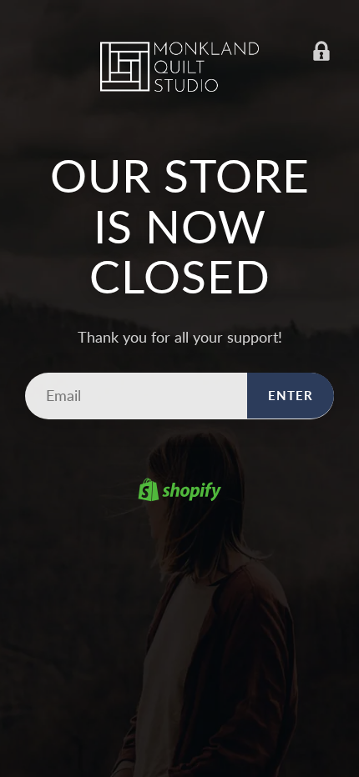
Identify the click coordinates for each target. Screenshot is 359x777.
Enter (290, 395)
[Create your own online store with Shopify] (179, 492)
